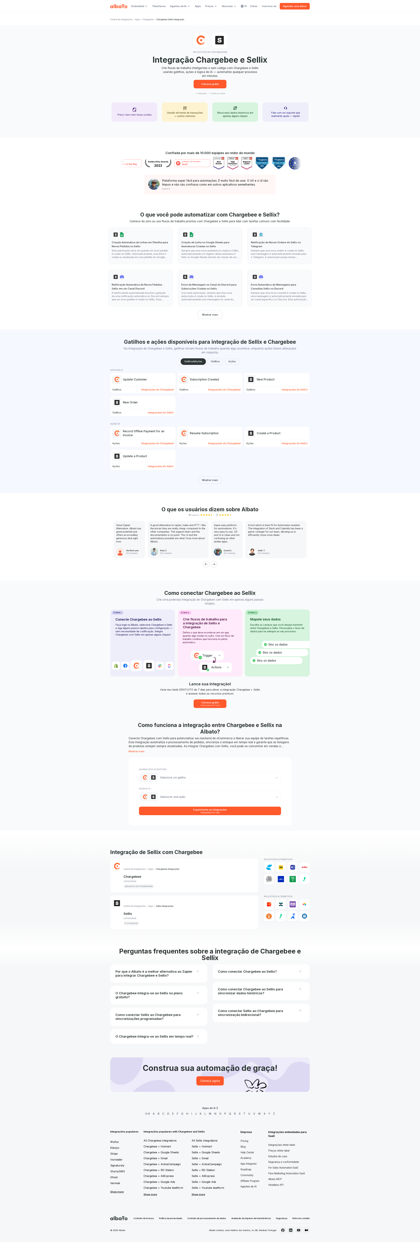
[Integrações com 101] (281, 867)
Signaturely (117, 1165)
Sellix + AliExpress (203, 1176)
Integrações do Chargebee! (157, 389)
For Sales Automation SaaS (283, 1167)
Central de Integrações (121, 19)
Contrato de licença (144, 1218)
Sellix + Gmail (200, 1158)
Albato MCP (275, 1179)
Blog (243, 1146)
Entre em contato (301, 1218)
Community (247, 1175)
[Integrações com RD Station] (281, 904)
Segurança (281, 1218)
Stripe (114, 1153)
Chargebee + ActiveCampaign (162, 1164)
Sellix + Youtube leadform (208, 1187)
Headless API (276, 1184)
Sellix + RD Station (203, 1170)
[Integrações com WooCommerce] (293, 904)
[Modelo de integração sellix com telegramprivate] (279, 246)
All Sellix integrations (205, 1140)
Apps (198, 6)
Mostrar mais (210, 314)
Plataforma (159, 6)
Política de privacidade (170, 1218)
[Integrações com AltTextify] (269, 916)
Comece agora (210, 1081)
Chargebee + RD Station (159, 1170)
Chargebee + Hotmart (157, 1146)
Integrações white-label (281, 1144)
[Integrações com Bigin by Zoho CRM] (293, 879)
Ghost (114, 1177)
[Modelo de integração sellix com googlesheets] (140, 246)
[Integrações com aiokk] (269, 879)
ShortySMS (117, 1171)
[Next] (214, 564)
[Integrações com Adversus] (293, 867)
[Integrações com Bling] (304, 879)
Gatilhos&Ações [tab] (193, 361)
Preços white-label (279, 1150)
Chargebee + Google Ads (159, 1181)
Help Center (247, 1152)
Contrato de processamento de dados (206, 1218)
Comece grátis (210, 84)
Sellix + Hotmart (202, 1146)
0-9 (147, 1113)
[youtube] (298, 1230)
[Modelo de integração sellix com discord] (140, 288)
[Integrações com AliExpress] (269, 904)
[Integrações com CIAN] (293, 916)
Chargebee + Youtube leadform (163, 1187)
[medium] (306, 1230)
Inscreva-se (269, 6)
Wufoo (114, 1141)
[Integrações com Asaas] (281, 879)
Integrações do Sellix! (295, 389)
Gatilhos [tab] (215, 361)
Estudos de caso (277, 1156)
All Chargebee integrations (160, 1140)
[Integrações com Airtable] (304, 904)
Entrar (253, 6)
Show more (117, 1191)
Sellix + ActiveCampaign (207, 1164)
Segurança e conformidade (283, 1161)
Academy (246, 1158)
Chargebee (148, 19)
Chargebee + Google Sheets (161, 1152)
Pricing (244, 1141)
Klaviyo (114, 1147)
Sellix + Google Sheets (206, 1152)
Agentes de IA (249, 1186)
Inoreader (116, 1159)
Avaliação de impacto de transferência (251, 1218)
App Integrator (249, 1163)
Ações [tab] (232, 361)
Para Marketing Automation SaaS (286, 1173)
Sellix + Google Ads (204, 1181)
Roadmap (246, 1169)
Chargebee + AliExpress (159, 1176)
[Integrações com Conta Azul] (269, 867)
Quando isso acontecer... (153, 769)
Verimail (115, 1183)
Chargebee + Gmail (156, 1158)
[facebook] (283, 1230)
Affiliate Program (250, 1180)
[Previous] (206, 564)
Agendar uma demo (294, 6)
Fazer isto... (145, 788)
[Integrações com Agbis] (304, 867)
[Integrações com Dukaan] (304, 916)
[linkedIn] (290, 1230)
